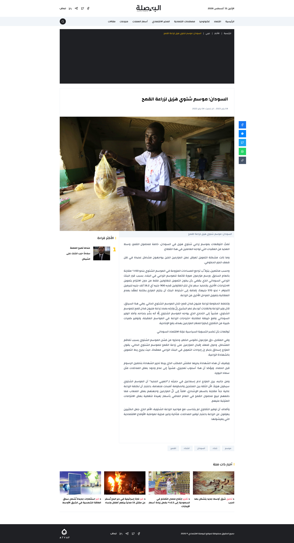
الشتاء (187, 448)
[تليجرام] (127, 533)
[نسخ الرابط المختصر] (242, 160)
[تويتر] (133, 533)
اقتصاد (217, 21)
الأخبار (217, 33)
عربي (208, 33)
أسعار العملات (140, 21)
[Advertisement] (147, 59)
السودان (201, 448)
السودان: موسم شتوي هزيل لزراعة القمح (182, 33)
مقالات (111, 21)
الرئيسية (229, 21)
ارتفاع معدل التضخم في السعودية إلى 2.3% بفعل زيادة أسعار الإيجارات (169, 503)
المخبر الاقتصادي (161, 21)
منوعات (124, 21)
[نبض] (113, 533)
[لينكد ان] (121, 533)
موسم (228, 448)
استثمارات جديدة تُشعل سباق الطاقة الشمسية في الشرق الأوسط (81, 501)
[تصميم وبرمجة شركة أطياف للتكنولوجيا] (65, 533)
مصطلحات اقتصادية (184, 21)
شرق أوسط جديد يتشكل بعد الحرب (214, 501)
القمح (173, 448)
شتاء (215, 448)
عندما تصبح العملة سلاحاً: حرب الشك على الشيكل (78, 253)
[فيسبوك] (139, 533)
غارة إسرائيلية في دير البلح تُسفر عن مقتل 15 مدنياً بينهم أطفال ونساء (125, 501)
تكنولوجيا (204, 21)
